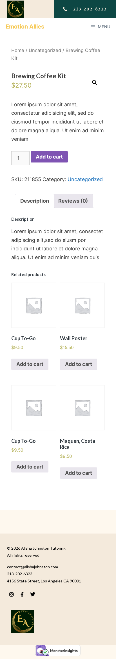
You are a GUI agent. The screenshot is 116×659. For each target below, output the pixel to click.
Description (34, 201)
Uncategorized (45, 50)
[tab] (34, 201)
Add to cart (49, 157)
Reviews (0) (73, 201)
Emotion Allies (25, 26)
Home (17, 50)
